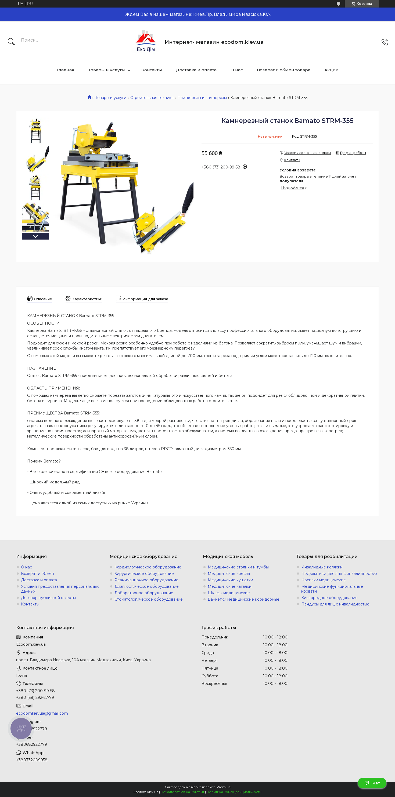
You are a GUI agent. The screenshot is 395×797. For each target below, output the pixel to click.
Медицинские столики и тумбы (238, 567)
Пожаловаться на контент (182, 792)
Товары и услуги (106, 69)
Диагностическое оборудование (146, 586)
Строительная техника (152, 97)
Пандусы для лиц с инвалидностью (335, 604)
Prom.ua (224, 787)
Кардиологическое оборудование (147, 567)
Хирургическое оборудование (144, 573)
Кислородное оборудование (329, 597)
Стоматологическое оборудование (148, 599)
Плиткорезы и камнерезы (202, 97)
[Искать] (11, 42)
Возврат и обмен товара (283, 69)
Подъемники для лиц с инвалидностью (339, 573)
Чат (376, 783)
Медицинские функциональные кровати (332, 589)
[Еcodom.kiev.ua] (146, 42)
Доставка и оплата (196, 69)
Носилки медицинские (323, 580)
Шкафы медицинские (229, 592)
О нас (237, 69)
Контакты (151, 69)
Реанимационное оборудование (146, 580)
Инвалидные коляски (322, 567)
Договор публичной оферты (48, 597)
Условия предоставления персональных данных (60, 589)
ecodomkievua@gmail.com (42, 713)
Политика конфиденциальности (234, 792)
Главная (65, 69)
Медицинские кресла (229, 573)
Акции (331, 69)
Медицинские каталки (230, 586)
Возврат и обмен (37, 573)
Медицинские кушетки (230, 580)
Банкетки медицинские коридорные (243, 599)
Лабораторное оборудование (143, 592)
